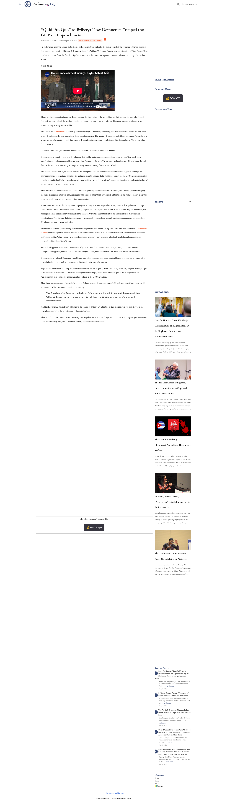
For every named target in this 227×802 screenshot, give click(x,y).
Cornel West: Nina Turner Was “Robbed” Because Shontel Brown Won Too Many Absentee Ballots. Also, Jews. (174, 732)
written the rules (60, 131)
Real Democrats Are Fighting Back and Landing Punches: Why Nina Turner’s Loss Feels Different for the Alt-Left (174, 751)
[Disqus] (94, 367)
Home (157, 778)
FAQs (157, 783)
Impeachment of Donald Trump (90, 40)
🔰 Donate (159, 786)
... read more (169, 686)
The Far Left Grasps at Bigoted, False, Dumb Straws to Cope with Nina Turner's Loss (171, 388)
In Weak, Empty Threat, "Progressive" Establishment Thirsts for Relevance (172, 502)
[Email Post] (105, 40)
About (157, 781)
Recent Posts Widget (160, 769)
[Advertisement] (94, 491)
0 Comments (61, 40)
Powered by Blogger (115, 793)
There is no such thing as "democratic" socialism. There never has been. (173, 445)
